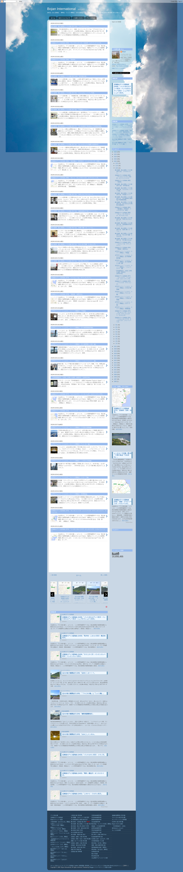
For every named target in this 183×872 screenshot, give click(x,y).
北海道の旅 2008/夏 (76, 851)
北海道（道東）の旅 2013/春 (79, 836)
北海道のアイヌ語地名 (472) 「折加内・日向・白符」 (123, 410)
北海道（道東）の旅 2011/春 (79, 843)
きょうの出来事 (116, 830)
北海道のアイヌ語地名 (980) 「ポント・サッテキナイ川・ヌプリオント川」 (122, 214)
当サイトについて (64, 18)
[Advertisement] (79, 557)
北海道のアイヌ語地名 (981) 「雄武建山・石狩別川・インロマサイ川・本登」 (123, 209)
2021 (115, 346)
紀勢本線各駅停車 (96, 828)
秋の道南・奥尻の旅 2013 (78, 834)
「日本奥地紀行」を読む (119, 826)
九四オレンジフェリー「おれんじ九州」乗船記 (57, 824)
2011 (115, 369)
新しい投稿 (104, 575)
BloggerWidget (104, 806)
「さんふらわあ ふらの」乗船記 (59, 846)
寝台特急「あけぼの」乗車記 (100, 849)
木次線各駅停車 (96, 821)
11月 (116, 165)
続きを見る (97, 628)
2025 (115, 154)
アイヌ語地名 (91, 18)
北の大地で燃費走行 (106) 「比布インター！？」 (79, 673)
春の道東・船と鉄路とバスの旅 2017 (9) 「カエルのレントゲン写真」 (123, 189)
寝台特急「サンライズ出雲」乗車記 (101, 824)
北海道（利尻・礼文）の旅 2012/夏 (81, 838)
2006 (115, 381)
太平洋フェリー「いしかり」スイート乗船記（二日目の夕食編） (123, 298)
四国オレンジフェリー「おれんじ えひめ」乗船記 (58, 828)
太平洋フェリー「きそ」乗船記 (59, 844)
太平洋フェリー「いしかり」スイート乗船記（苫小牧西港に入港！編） (123, 262)
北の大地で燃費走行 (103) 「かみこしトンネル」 (79, 734)
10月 (116, 168)
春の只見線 (95, 853)
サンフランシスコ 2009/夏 (119, 819)
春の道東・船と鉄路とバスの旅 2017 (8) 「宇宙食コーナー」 (123, 194)
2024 (115, 156)
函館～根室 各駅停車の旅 (99, 845)
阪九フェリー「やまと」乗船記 (59, 831)
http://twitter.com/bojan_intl (123, 66)
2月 (116, 341)
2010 (115, 372)
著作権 (87, 865)
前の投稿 (54, 575)
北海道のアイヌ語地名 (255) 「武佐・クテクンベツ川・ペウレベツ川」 (123, 501)
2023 (115, 159)
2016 (115, 358)
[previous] (52, 594)
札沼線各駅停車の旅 (97, 836)
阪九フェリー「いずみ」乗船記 (59, 836)
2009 (115, 374)
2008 (115, 377)
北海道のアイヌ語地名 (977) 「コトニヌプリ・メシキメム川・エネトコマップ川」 (123, 277)
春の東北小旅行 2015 (77, 830)
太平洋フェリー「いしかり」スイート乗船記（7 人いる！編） (123, 293)
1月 (116, 343)
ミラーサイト (98, 867)
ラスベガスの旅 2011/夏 (118, 817)
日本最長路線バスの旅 (98, 841)
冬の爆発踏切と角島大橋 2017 (79, 819)
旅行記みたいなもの (117, 828)
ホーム (53, 18)
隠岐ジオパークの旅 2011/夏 (79, 841)
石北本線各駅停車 (96, 817)
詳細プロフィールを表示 (119, 68)
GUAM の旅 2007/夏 (117, 821)
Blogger (91, 867)
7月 (116, 329)
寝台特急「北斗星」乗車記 (99, 843)
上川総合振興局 (64, 711)
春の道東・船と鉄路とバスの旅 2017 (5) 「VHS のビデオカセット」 (123, 219)
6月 (116, 332)
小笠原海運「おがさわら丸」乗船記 (60, 821)
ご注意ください (78, 18)
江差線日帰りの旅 (96, 832)
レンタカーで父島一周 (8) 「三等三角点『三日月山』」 (122, 455)
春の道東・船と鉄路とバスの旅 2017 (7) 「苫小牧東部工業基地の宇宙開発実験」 (123, 198)
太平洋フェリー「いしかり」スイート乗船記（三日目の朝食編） (123, 288)
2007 (115, 379)
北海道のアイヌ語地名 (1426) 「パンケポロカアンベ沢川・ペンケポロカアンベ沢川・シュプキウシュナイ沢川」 (122, 89)
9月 (116, 325)
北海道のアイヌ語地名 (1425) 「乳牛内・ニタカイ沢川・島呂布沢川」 (122, 131)
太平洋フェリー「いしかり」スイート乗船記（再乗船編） (123, 308)
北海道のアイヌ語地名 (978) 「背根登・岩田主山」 (122, 248)
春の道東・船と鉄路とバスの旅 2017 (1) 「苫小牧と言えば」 (123, 239)
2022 (115, 161)
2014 (115, 363)
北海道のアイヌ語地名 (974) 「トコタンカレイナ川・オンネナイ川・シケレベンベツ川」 (123, 320)
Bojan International (62, 9)
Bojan (124, 51)
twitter (76, 865)
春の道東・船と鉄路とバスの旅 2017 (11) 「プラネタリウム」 (123, 171)
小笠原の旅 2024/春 (76, 815)
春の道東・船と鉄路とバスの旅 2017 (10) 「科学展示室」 (123, 185)
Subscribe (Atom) (108, 865)
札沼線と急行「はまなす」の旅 (100, 838)
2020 (115, 349)
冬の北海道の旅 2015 (77, 832)
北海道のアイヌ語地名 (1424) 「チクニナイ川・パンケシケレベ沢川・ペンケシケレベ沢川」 (122, 136)
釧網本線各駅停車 (96, 819)
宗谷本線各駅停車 (96, 830)
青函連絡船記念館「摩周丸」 (100, 847)
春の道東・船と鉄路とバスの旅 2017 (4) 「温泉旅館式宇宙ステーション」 (123, 224)
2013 (115, 365)
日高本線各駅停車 (96, 815)
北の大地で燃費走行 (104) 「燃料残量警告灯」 (78, 714)
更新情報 (81, 865)
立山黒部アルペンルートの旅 (100, 858)
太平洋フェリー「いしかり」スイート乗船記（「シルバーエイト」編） (123, 267)
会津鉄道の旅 (95, 851)
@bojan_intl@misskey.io (119, 64)
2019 (115, 351)
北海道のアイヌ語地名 (57, 817)
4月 (116, 336)
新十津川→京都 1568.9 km (99, 834)
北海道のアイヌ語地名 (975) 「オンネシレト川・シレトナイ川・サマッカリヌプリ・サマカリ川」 (123, 313)
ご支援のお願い (108, 867)
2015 (115, 360)
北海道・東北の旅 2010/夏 (78, 845)
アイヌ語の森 (54, 815)
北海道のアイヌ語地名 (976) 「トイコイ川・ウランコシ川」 (123, 283)
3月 (116, 339)
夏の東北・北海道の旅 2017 (78, 821)
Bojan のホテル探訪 (117, 824)
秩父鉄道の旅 (95, 855)
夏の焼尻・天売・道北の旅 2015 (80, 828)
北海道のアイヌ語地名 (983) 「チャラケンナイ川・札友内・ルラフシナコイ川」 (123, 177)
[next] (106, 594)
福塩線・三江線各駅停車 (98, 826)
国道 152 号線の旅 (76, 849)
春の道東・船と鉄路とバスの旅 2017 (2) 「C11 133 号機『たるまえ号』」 (123, 235)
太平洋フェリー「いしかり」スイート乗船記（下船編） (123, 252)
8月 (116, 327)
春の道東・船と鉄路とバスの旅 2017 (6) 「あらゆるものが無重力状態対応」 (123, 204)
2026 (115, 152)
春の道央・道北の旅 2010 (78, 847)
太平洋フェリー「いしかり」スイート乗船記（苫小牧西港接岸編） (123, 257)
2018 (115, 353)
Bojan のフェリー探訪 (57, 819)
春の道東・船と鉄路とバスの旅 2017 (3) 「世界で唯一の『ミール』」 (123, 230)
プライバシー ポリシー (96, 865)
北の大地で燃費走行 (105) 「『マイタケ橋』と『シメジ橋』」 (83, 693)
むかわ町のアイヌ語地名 (67, 614)
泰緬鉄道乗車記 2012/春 (118, 815)
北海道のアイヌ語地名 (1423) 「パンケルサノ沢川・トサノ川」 (84, 754)
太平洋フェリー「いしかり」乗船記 (60, 842)
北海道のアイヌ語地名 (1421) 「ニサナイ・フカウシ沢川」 (82, 793)
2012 (115, 367)
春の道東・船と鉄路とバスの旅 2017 (81, 824)
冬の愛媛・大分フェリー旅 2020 (80, 817)
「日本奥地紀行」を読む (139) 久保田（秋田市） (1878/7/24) (123, 272)
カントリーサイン (65, 670)
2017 (115, 355)
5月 (116, 334)
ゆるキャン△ (118, 865)
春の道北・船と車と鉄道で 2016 (80, 826)
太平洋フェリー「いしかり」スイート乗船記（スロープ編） (123, 303)
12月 (116, 163)
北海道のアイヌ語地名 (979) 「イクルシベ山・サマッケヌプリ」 (123, 244)
